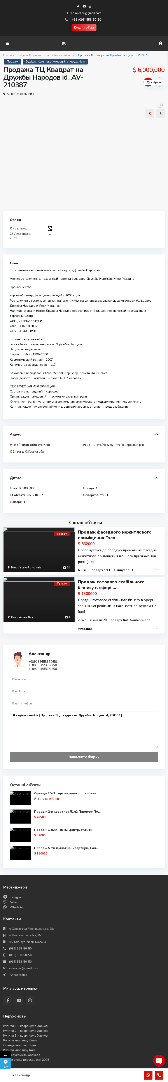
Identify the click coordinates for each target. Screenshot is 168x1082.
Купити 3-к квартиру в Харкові (25, 1036)
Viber (14, 902)
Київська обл (34, 452)
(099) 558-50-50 (20, 955)
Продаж (12, 62)
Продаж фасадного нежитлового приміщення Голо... (115, 535)
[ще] (90, 561)
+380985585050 (43, 668)
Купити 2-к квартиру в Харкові (25, 1031)
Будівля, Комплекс (30, 55)
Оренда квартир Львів (20, 1045)
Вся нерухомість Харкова (21, 1055)
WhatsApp (17, 907)
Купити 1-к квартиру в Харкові (25, 1026)
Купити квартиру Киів (19, 1050)
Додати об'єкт (84, 27)
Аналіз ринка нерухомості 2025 (26, 1060)
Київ (10, 94)
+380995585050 (43, 661)
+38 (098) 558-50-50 (86, 20)
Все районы (19, 617)
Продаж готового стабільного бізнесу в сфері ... (111, 585)
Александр (40, 653)
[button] (160, 105)
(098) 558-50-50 (20, 949)
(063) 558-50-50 (20, 962)
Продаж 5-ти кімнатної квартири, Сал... (66, 848)
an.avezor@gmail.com (86, 13)
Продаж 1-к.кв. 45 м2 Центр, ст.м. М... (64, 830)
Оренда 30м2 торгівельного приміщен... (66, 793)
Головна (8, 55)
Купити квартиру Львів (20, 1040)
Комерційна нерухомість (58, 55)
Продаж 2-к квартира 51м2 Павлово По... (67, 812)
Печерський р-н (26, 94)
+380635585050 (43, 665)
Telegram (16, 897)
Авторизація (18, 975)
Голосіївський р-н (22, 568)
